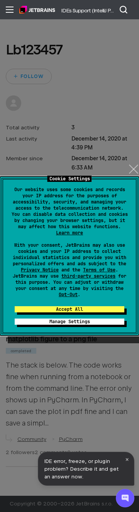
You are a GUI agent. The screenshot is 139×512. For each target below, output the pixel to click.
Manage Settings (69, 322)
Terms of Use (99, 270)
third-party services (88, 276)
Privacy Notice (40, 270)
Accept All (69, 309)
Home (37, 10)
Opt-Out (68, 295)
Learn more (69, 233)
